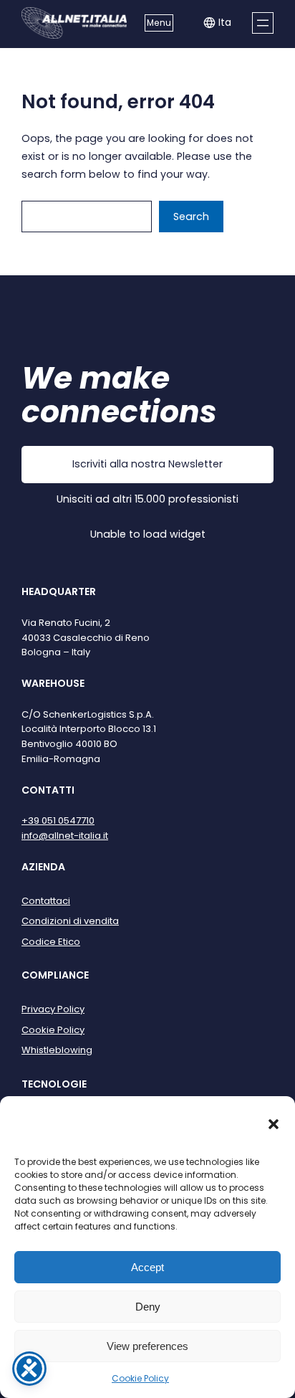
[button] (273, 1124)
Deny (147, 1306)
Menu (159, 22)
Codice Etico (50, 941)
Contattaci (45, 901)
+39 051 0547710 (58, 820)
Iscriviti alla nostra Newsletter (147, 464)
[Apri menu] (263, 23)
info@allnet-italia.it (64, 835)
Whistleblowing (56, 1050)
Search (191, 216)
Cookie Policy (140, 1378)
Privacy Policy (52, 1009)
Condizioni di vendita (70, 921)
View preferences (147, 1346)
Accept (147, 1267)
